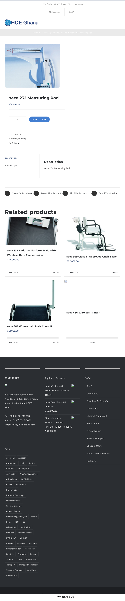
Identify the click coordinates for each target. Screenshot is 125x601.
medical (10, 532)
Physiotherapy (94, 431)
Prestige (10, 554)
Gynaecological (13, 511)
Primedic (22, 554)
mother (9, 543)
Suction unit (31, 559)
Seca (16, 143)
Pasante (33, 543)
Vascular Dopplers (14, 570)
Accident (10, 458)
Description (11, 158)
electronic (21, 484)
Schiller (9, 559)
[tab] (20, 158)
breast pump (24, 468)
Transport (10, 565)
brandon (10, 468)
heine (8, 522)
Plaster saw (30, 549)
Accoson (22, 458)
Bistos (32, 463)
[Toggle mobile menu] (119, 22)
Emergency (11, 490)
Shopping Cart (94, 445)
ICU (17, 522)
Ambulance (11, 463)
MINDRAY (24, 538)
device (9, 484)
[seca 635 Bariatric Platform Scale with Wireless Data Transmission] (33, 231)
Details (56, 273)
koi (24, 522)
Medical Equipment (97, 416)
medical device (25, 532)
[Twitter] (10, 436)
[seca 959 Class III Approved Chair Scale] (92, 234)
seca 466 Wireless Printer (83, 312)
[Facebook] (6, 436)
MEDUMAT (11, 538)
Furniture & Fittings (97, 401)
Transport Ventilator (28, 565)
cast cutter (11, 474)
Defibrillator (27, 479)
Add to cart (39, 119)
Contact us (92, 393)
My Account (93, 423)
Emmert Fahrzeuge (15, 495)
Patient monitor (13, 549)
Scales (22, 138)
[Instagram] (15, 436)
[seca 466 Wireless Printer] (92, 293)
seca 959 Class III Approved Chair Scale (91, 256)
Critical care (11, 479)
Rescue (33, 554)
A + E (89, 386)
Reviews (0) (11, 165)
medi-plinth (25, 527)
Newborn (21, 543)
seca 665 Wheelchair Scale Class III (29, 326)
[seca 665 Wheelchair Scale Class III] (33, 300)
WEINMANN (11, 575)
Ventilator (31, 570)
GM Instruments (13, 506)
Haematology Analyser (16, 516)
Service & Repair (95, 438)
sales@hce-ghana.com (73, 4)
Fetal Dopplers (13, 500)
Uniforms (91, 461)
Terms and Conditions (98, 453)
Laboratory (11, 527)
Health (34, 516)
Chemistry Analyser (29, 474)
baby (23, 463)
